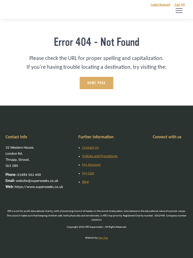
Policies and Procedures (100, 156)
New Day (103, 238)
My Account (91, 165)
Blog (85, 182)
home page (96, 83)
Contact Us (90, 148)
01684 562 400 (23, 175)
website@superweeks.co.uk (32, 181)
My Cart (88, 173)
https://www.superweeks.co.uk (34, 187)
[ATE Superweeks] (13, 9)
